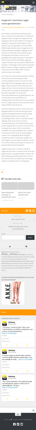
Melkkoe (26, 263)
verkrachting (7, 268)
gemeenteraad (15, 261)
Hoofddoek (27, 261)
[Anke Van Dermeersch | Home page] (14, 2)
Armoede (28, 254)
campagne (31, 257)
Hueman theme (28, 419)
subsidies (31, 265)
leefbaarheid (16, 263)
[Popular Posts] (10, 247)
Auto (32, 254)
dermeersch (13, 259)
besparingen (26, 257)
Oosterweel (9, 265)
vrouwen (26, 268)
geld (26, 259)
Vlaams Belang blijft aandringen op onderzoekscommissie (9, 195)
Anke (8, 252)
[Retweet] (17, 345)
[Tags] (26, 247)
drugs (17, 259)
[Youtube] (33, 210)
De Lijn (8, 259)
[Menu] (33, 2)
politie (13, 265)
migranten (30, 263)
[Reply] (7, 345)
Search (4, 234)
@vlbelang (12, 324)
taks (3, 268)
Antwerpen (21, 254)
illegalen (32, 261)
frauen (22, 259)
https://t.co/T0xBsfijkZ (9, 333)
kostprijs (11, 263)
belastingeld (16, 257)
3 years (4, 335)
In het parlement (8, 14)
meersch (22, 263)
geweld (21, 261)
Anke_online (9, 254)
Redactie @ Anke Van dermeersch (14, 27)
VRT (30, 268)
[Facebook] (27, 210)
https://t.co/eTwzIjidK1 (26, 359)
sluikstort (26, 265)
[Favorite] (27, 345)
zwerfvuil (4, 270)
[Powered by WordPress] (11, 419)
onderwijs (4, 265)
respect (17, 265)
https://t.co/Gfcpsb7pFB (9, 387)
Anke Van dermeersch (15, 252)
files (20, 259)
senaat (22, 265)
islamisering (5, 263)
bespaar (21, 257)
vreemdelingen (19, 268)
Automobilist (5, 257)
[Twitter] (30, 210)
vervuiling (12, 268)
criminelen (4, 259)
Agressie (4, 252)
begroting (10, 257)
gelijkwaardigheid (6, 261)
